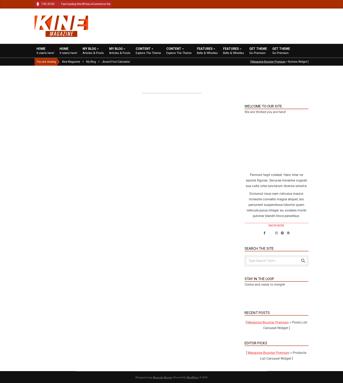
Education (165, 199)
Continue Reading (136, 226)
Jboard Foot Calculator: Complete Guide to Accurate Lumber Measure (136, 191)
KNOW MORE (276, 225)
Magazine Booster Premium (268, 61)
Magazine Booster (162, 377)
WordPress (192, 377)
